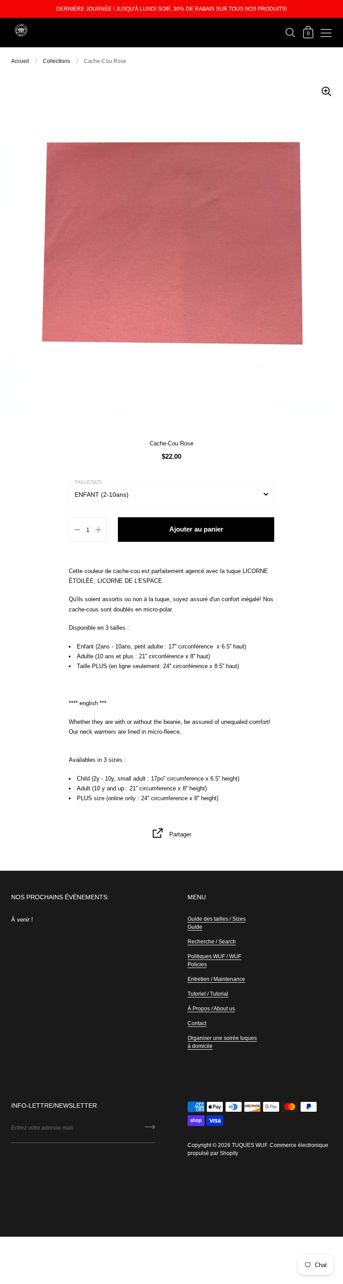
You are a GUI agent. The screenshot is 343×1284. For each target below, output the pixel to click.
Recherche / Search (212, 942)
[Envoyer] (150, 1130)
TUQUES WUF (249, 1145)
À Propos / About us (211, 1009)
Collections (56, 61)
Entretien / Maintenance (216, 979)
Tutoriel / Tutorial (208, 994)
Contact (197, 1023)
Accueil (20, 61)
